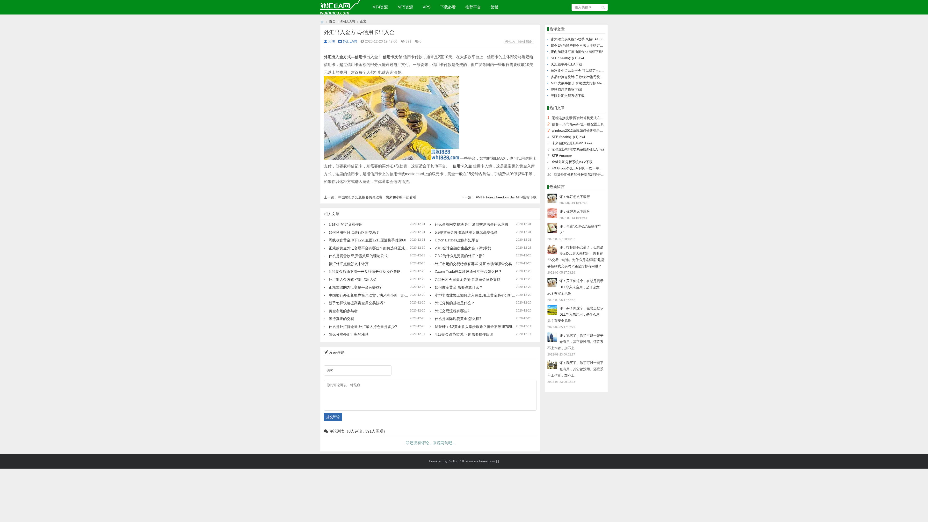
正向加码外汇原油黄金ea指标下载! (577, 52)
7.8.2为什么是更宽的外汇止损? (459, 256)
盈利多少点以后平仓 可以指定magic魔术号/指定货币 (590, 70)
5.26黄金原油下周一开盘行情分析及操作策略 (365, 271)
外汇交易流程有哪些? (452, 311)
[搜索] (603, 7)
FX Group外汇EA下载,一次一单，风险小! (583, 168)
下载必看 (448, 7)
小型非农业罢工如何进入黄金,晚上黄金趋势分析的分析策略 (482, 295)
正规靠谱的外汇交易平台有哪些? (355, 287)
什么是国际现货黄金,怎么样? (458, 319)
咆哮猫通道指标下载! (566, 89)
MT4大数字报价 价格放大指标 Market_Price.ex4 (587, 83)
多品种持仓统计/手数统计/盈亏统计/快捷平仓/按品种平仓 (593, 77)
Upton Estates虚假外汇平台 (457, 240)
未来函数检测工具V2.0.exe (572, 143)
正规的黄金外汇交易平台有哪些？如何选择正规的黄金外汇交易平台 (383, 248)
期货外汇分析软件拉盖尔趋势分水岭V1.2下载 (588, 174)
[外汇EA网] (322, 21)
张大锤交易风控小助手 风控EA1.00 (577, 39)
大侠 (331, 41)
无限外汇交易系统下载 (568, 96)
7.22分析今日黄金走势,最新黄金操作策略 (467, 279)
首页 (332, 21)
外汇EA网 (348, 21)
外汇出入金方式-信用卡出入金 (353, 279)
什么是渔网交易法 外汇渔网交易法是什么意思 (471, 224)
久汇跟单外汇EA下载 (566, 64)
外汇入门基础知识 (518, 41)
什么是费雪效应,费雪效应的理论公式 (358, 256)
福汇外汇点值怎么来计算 (349, 264)
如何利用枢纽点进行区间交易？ (354, 232)
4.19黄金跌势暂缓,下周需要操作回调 (464, 334)
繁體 (494, 7)
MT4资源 (380, 7)
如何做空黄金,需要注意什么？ (459, 287)
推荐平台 (473, 7)
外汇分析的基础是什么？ (455, 303)
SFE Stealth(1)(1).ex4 (567, 58)
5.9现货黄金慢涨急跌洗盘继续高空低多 (466, 232)
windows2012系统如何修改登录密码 (579, 130)
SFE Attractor (562, 156)
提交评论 (333, 417)
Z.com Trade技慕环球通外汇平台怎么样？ (468, 271)
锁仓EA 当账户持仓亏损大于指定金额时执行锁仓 (587, 45)
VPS (427, 7)
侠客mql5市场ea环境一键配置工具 (578, 124)
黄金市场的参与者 (343, 311)
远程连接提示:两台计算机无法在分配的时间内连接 (589, 118)
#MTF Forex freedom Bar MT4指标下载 (506, 197)
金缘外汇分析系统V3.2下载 (572, 162)
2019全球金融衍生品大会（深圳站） (464, 248)
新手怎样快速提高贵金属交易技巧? (357, 303)
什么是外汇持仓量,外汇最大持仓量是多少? (363, 327)
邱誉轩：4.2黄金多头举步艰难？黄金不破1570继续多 (477, 327)
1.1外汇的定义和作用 (345, 224)
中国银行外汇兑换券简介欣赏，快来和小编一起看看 (377, 197)
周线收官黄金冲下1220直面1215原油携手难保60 (367, 240)
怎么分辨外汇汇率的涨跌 (349, 334)
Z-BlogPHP (456, 461)
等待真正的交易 (341, 319)
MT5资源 (405, 7)
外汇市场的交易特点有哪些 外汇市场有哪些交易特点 (477, 264)
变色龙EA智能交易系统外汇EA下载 (578, 149)
